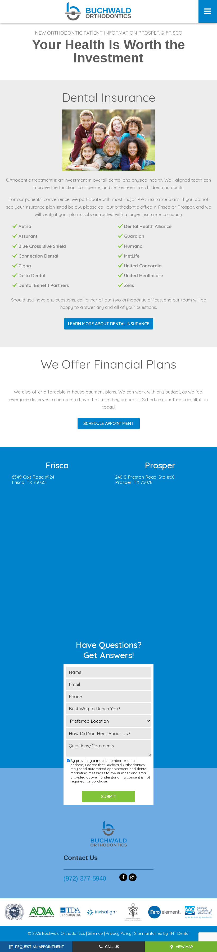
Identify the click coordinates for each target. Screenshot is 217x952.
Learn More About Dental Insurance (108, 323)
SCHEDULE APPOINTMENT (108, 423)
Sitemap (95, 933)
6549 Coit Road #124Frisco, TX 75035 (33, 479)
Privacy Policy (118, 933)
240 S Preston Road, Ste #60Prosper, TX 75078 (145, 479)
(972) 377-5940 (85, 878)
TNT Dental (179, 933)
